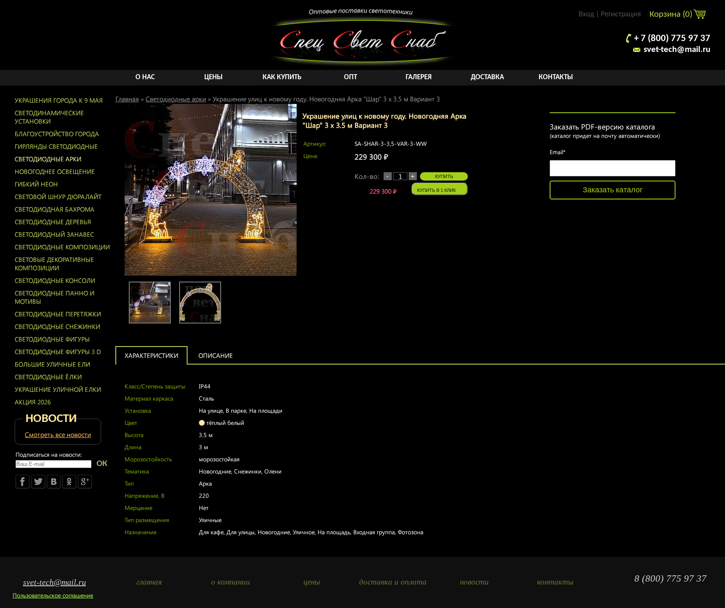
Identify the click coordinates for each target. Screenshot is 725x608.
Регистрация (621, 14)
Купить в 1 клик (436, 190)
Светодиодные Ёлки (48, 377)
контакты (555, 581)
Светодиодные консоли (55, 280)
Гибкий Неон (36, 184)
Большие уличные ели (52, 364)
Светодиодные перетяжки (58, 314)
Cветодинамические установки (49, 117)
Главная (127, 98)
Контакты (556, 77)
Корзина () (671, 14)
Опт (350, 77)
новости (474, 581)
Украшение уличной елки (58, 389)
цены (311, 581)
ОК (101, 463)
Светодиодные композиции (62, 247)
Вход (586, 14)
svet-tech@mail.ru (677, 49)
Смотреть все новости (58, 434)
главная (149, 581)
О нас (145, 77)
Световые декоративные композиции (54, 263)
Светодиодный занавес (54, 234)
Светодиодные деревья (53, 221)
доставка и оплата (393, 581)
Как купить (282, 77)
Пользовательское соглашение (53, 595)
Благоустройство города (57, 133)
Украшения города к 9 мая (59, 100)
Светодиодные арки (48, 159)
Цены (213, 77)
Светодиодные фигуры (52, 339)
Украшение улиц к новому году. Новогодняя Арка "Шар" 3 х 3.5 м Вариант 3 (326, 98)
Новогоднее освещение (55, 171)
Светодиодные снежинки (57, 326)
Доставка (487, 77)
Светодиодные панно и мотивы (54, 297)
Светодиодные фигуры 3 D (58, 351)
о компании (230, 581)
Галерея (419, 77)
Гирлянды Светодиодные (56, 146)
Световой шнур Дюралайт (58, 196)
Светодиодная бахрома (54, 209)
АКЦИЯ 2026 (33, 402)
